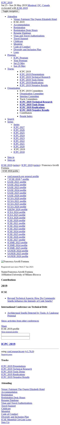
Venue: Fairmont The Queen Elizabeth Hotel (35, 19)
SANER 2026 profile (17, 256)
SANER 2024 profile (17, 250)
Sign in (10, 157)
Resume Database (22, 33)
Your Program (20, 60)
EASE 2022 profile (16, 184)
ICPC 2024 (19, 135)
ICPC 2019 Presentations (32, 74)
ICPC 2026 (19, 130)
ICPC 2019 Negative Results (34, 85)
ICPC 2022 (19, 141)
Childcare (18, 41)
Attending (12, 16)
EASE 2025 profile (16, 193)
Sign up (11, 160)
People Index (26, 116)
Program (11, 55)
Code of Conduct (22, 46)
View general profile (9, 332)
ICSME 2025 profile (17, 248)
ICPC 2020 (19, 146)
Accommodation (22, 24)
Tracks (10, 68)
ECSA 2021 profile (16, 201)
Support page (6, 354)
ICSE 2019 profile (10, 171)
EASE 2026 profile (16, 195)
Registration (19, 27)
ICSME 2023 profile (17, 242)
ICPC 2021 (19, 143)
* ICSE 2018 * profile (18, 179)
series (16, 165)
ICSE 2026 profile (16, 237)
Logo (16, 52)
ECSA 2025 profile (16, 204)
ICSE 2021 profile (16, 223)
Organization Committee (32, 93)
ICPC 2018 (19, 152)
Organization (13, 88)
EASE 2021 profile (16, 182)
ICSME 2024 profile (17, 245)
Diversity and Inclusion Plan (27, 49)
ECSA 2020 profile (16, 198)
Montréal (18, 44)
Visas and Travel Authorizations (29, 35)
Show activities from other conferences (20, 321)
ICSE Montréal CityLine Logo (16, 419)
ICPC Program (21, 57)
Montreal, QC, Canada (39, 5)
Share (4, 326)
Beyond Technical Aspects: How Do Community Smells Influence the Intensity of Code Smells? (31, 299)
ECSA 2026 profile (16, 206)
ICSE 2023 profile (16, 228)
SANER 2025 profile (17, 253)
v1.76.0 (29, 351)
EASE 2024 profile (16, 190)
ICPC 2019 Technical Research (35, 77)
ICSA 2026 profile (16, 217)
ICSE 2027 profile (16, 239)
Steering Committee (29, 96)
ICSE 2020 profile (16, 220)
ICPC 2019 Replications (31, 82)
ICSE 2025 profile (16, 234)
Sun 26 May (20, 66)
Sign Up (5, 422)
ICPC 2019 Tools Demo (31, 80)
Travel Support (21, 38)
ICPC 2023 (19, 138)
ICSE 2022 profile (16, 226)
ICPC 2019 (27, 165)
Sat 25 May (19, 63)
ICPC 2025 (19, 132)
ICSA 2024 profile (16, 212)
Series (16, 124)
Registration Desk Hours (26, 30)
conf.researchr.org (15, 351)
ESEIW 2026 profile (17, 209)
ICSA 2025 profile (16, 215)
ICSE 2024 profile (16, 231)
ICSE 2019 (22, 8)
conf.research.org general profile (23, 176)
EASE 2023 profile (16, 187)
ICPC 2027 (19, 127)
